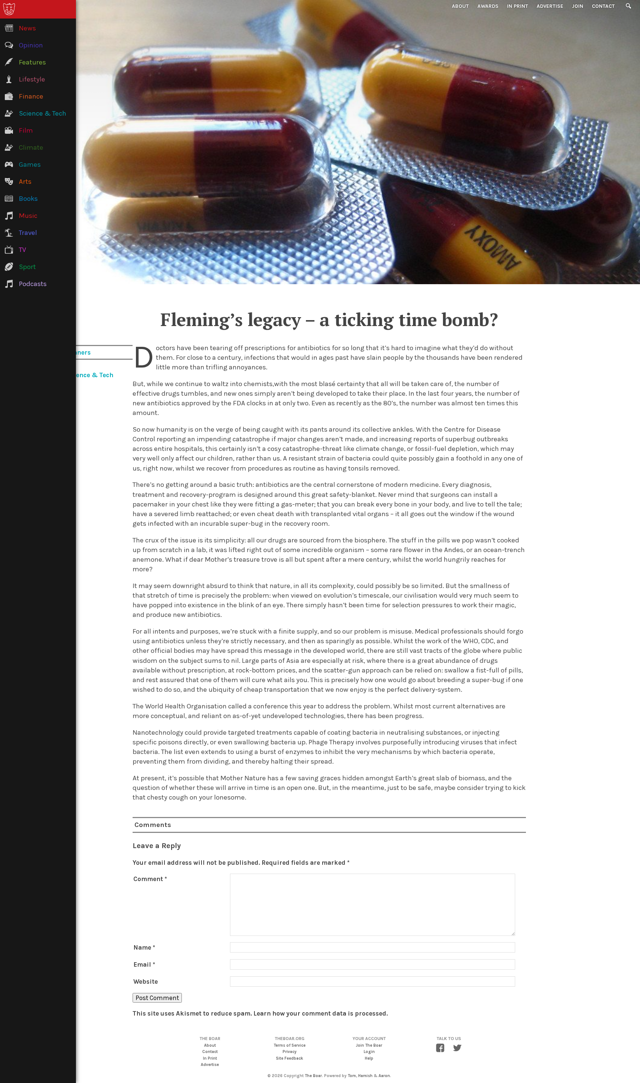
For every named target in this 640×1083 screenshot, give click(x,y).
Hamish (365, 1075)
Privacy (290, 1051)
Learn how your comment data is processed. (320, 1013)
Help (369, 1058)
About (460, 6)
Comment (150, 879)
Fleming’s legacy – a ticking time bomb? (329, 319)
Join (577, 6)
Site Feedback (289, 1058)
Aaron (384, 1075)
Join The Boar (369, 1045)
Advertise (550, 6)
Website (145, 981)
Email (144, 964)
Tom (352, 1075)
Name (144, 947)
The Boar (313, 1075)
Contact (603, 6)
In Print (517, 6)
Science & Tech (89, 375)
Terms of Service (290, 1045)
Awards (488, 6)
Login (369, 1051)
